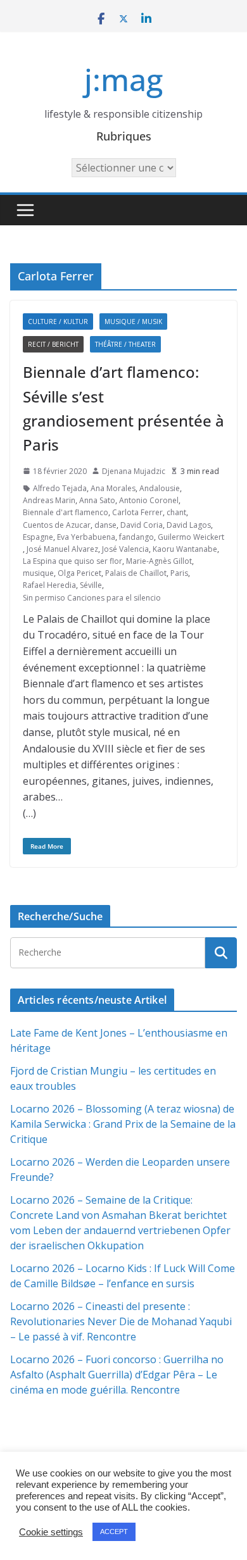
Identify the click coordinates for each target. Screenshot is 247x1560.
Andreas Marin (49, 500)
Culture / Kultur (58, 321)
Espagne (38, 537)
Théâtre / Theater (125, 344)
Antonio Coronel (149, 500)
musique (38, 573)
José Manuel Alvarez (62, 549)
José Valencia (125, 549)
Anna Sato (97, 500)
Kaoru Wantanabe (185, 549)
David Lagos (189, 525)
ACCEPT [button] (114, 1531)
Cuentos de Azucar (57, 525)
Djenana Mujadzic (133, 471)
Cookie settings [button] (51, 1532)
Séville (91, 585)
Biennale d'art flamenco (65, 512)
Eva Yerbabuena (86, 537)
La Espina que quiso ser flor (72, 561)
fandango (136, 537)
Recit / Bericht (53, 344)
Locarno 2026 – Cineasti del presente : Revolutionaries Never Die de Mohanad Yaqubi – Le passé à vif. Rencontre (121, 1321)
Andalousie (159, 488)
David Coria (141, 525)
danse (105, 525)
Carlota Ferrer (137, 512)
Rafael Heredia (49, 585)
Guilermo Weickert (191, 537)
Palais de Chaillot (136, 573)
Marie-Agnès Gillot (159, 561)
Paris (179, 573)
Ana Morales (113, 488)
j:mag (123, 79)
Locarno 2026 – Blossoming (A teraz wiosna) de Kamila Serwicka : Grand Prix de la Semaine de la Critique (123, 1124)
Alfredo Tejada (60, 488)
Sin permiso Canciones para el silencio (92, 597)
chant (176, 512)
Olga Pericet (79, 573)
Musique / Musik (133, 321)
